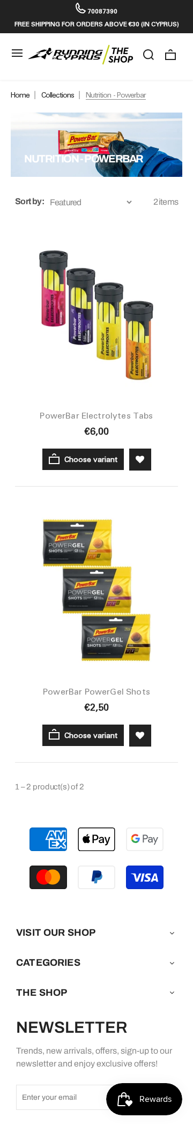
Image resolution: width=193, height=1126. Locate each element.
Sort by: (29, 201)
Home (20, 95)
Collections (57, 95)
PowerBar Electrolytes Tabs (96, 416)
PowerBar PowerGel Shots (96, 692)
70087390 (101, 11)
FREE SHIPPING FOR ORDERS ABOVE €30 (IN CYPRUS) (96, 24)
